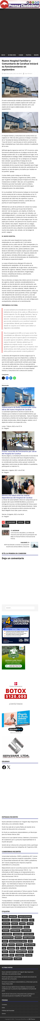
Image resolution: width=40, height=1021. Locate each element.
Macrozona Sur (8, 937)
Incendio (6, 930)
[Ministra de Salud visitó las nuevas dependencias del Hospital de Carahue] (18, 493)
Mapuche (18, 937)
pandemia (11, 948)
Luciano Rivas (28, 934)
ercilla (26, 927)
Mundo (5, 941)
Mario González (29, 937)
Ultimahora (20, 955)
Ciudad (21, 55)
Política (28, 55)
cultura (30, 923)
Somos (4, 1013)
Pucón (30, 948)
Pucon (23, 948)
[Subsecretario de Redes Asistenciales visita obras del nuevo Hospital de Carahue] (18, 405)
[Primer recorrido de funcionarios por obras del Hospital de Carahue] (18, 449)
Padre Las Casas (29, 945)
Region (5, 952)
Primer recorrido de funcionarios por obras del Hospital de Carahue (19, 452)
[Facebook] (4, 767)
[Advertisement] (20, 32)
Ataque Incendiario (25, 916)
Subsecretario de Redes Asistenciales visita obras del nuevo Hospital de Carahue (19, 408)
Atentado (6, 920)
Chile (31, 920)
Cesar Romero (28, 73)
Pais (27, 522)
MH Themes (32, 1019)
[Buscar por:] (20, 608)
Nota (30, 941)
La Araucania (26, 930)
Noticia (20, 522)
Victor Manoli (7, 959)
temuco (5, 955)
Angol (5, 916)
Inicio (3, 55)
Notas (5, 945)
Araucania (12, 916)
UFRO (11, 955)
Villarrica (18, 959)
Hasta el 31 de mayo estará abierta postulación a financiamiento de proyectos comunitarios (18, 886)
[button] (2, 9)
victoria (28, 955)
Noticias (19, 945)
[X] (8, 767)
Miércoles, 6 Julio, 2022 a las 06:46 (13, 73)
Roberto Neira (21, 952)
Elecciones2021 (17, 927)
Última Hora (12, 55)
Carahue (24, 920)
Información (15, 930)
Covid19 (22, 923)
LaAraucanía (18, 934)
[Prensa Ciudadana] (20, 7)
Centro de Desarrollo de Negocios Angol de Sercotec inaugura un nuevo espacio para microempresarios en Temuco (20, 905)
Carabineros (16, 920)
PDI (18, 948)
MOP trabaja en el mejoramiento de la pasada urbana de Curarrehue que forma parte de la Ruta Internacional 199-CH (18, 874)
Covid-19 (14, 923)
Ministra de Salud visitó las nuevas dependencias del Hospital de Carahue (17, 496)
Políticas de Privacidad (8, 1010)
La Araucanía (11, 522)
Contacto (4, 1004)
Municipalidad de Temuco (18, 941)
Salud (30, 952)
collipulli (6, 923)
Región (36, 55)
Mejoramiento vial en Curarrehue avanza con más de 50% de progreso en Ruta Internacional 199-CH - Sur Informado (20, 870)
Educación (6, 927)
